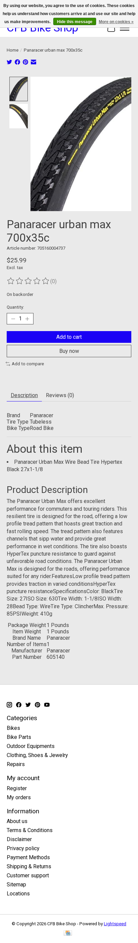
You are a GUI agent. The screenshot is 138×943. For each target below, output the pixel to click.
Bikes (13, 728)
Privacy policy (23, 848)
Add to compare (28, 363)
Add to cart (69, 337)
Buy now (69, 351)
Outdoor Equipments (31, 746)
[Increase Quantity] (27, 318)
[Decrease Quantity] (13, 318)
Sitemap (16, 884)
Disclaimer (19, 839)
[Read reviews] (28, 281)
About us (17, 821)
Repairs (16, 764)
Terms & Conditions (30, 830)
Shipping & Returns (29, 866)
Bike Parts (19, 737)
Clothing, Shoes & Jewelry (37, 755)
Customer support (28, 875)
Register (17, 788)
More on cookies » (116, 21)
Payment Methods (28, 857)
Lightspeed (115, 923)
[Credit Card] (68, 933)
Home (12, 50)
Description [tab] (24, 395)
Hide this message (74, 21)
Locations (18, 893)
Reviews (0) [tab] (60, 395)
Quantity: (15, 307)
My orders (19, 797)
